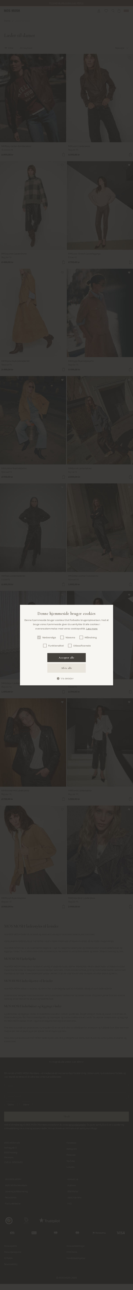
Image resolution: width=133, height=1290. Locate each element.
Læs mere (91, 628)
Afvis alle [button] (66, 668)
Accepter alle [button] (66, 657)
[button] (66, 678)
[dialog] (66, 645)
